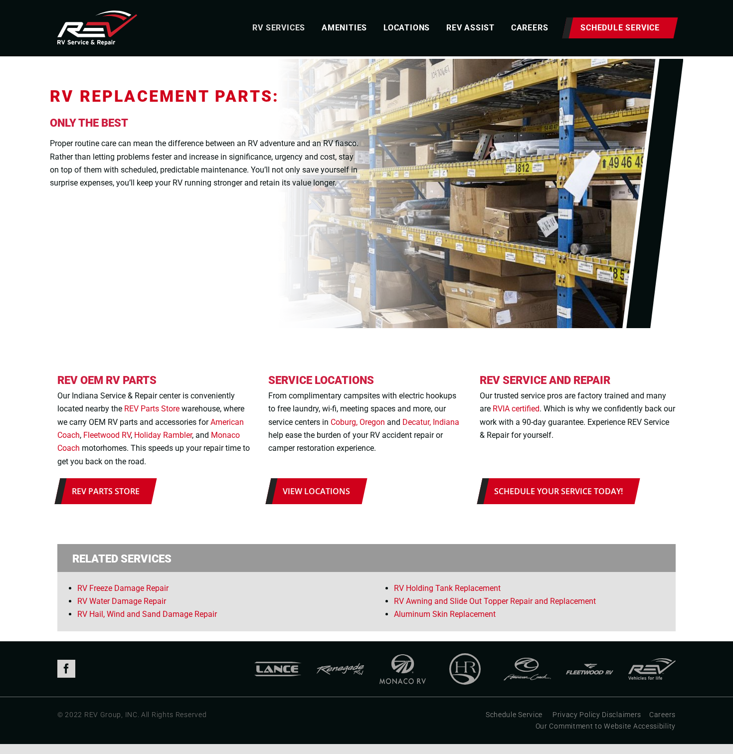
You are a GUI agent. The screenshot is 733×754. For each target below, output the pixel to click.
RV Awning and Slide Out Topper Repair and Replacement (495, 601)
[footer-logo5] (589, 657)
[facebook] (66, 669)
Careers (662, 715)
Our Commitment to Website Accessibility (606, 726)
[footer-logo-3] (465, 657)
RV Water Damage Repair (121, 601)
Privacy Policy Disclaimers (596, 715)
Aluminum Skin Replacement (445, 614)
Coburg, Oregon (358, 422)
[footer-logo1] (278, 657)
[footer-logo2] (340, 657)
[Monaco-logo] (402, 657)
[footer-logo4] (527, 657)
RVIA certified (516, 408)
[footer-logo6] (652, 657)
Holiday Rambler (163, 435)
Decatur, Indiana (430, 422)
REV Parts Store (152, 408)
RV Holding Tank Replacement (447, 588)
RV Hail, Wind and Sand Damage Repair (147, 614)
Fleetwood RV (107, 435)
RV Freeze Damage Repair (123, 588)
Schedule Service (514, 715)
